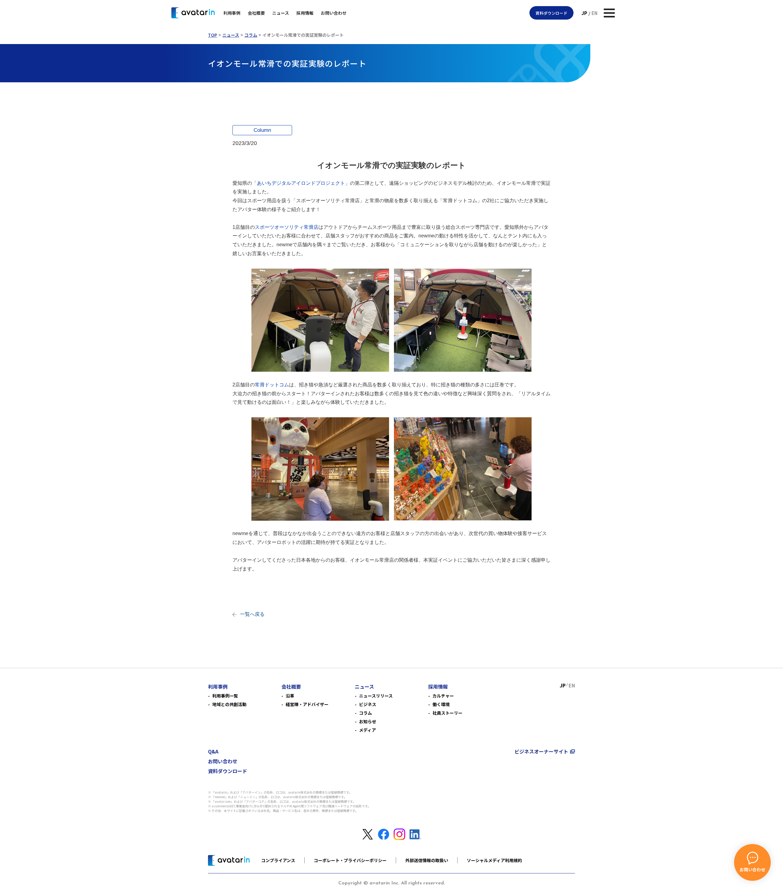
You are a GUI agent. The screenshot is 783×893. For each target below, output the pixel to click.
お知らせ (367, 721)
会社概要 (256, 13)
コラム (250, 35)
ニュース (280, 13)
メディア (367, 730)
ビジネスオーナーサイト (541, 751)
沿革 (290, 696)
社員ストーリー (447, 713)
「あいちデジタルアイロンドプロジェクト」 (301, 183)
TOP (212, 35)
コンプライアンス (278, 860)
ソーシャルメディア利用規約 (494, 860)
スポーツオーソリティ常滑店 (286, 227)
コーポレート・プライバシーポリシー (350, 860)
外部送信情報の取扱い (426, 860)
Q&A (213, 751)
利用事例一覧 (225, 696)
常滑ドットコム (272, 384)
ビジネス (367, 704)
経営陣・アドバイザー (307, 704)
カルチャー (443, 696)
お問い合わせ (334, 13)
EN (595, 13)
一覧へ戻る (252, 614)
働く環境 (441, 704)
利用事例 (231, 13)
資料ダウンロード (551, 13)
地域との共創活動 (229, 704)
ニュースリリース (376, 696)
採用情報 (305, 13)
